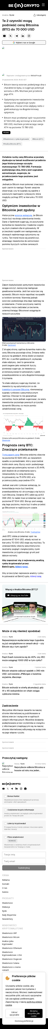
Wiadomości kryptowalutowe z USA (12, 953)
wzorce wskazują (23, 215)
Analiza (5, 15)
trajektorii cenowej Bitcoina (15, 389)
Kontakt (5, 884)
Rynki (11, 15)
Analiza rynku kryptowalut (7, 942)
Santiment (12, 345)
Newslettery (7, 919)
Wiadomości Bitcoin (10, 937)
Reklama (6, 880)
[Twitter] (10, 36)
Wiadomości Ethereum (12, 948)
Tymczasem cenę (10, 454)
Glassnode (6, 440)
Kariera (5, 892)
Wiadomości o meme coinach (11, 968)
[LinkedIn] (23, 36)
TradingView (35, 532)
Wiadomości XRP (9, 933)
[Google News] (25, 788)
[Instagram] (29, 36)
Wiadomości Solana (10, 963)
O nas (4, 888)
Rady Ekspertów (9, 915)
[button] (24, 799)
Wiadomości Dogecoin (12, 959)
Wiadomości (7, 903)
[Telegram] (16, 36)
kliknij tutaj (21, 566)
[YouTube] (4, 36)
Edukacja (6, 907)
